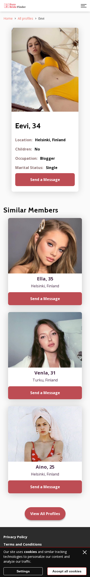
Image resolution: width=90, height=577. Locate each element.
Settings (23, 571)
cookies (30, 551)
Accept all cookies (66, 571)
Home (8, 18)
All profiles (25, 18)
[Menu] (84, 6)
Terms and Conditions (22, 544)
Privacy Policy (15, 536)
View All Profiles (45, 513)
